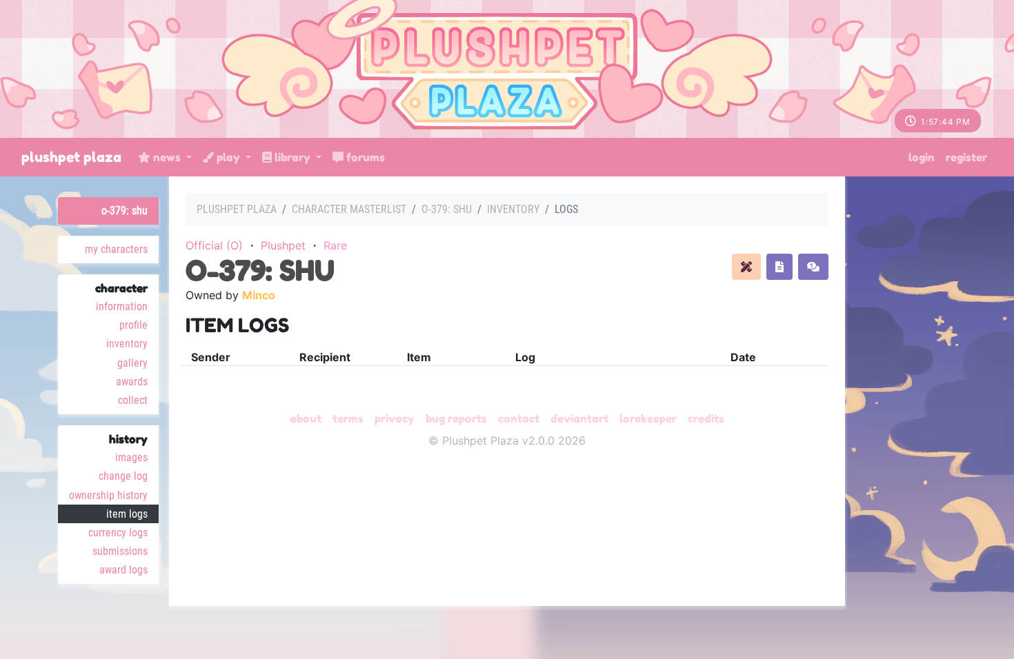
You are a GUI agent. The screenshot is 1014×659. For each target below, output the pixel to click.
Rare (335, 245)
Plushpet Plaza (71, 157)
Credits (706, 418)
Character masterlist (349, 209)
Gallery (132, 362)
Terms (348, 418)
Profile (133, 325)
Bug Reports (456, 418)
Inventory (127, 343)
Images (131, 457)
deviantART (579, 418)
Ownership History (108, 495)
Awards (132, 381)
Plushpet (283, 245)
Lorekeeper (648, 418)
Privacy (395, 418)
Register (966, 157)
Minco (258, 295)
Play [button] (228, 157)
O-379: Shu (124, 210)
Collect (133, 400)
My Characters (116, 249)
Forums (364, 157)
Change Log (123, 476)
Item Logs (127, 513)
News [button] (166, 157)
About (305, 418)
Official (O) (214, 245)
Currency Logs (118, 532)
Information (122, 306)
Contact (518, 418)
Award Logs (123, 569)
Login (921, 157)
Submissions (120, 551)
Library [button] (292, 157)
